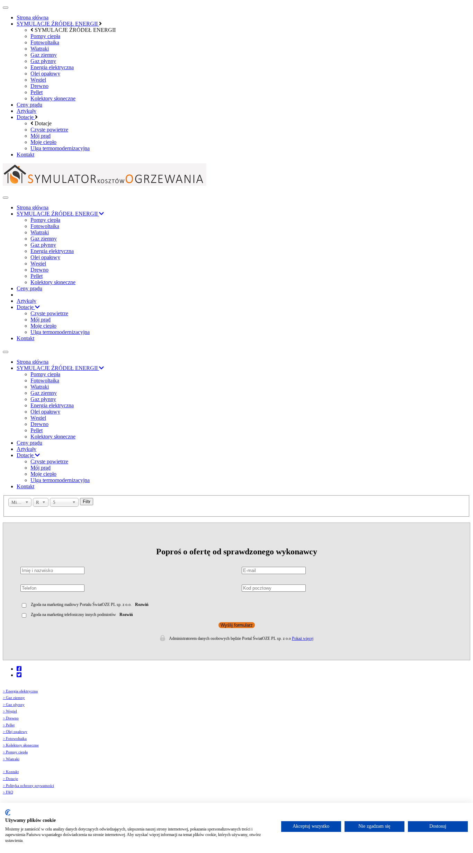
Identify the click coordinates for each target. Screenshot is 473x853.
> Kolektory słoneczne (21, 745)
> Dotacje (10, 779)
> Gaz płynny (14, 705)
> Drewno (11, 718)
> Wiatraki (11, 759)
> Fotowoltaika (15, 739)
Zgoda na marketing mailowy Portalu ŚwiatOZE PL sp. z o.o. (81, 604)
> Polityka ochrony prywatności (28, 786)
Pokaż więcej (302, 638)
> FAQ (8, 792)
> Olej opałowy (15, 732)
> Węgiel (10, 711)
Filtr (86, 501)
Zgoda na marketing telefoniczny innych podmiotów (73, 614)
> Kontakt (11, 772)
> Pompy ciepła (15, 752)
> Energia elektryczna (20, 691)
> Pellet (9, 725)
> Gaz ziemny (14, 698)
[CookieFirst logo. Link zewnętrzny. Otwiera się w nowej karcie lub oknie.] (7, 812)
